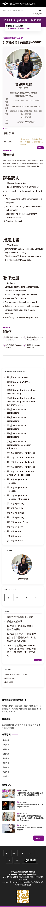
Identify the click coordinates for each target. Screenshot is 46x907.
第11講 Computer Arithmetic (21, 457)
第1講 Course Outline (17, 377)
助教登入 (6, 776)
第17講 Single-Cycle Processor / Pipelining (18, 497)
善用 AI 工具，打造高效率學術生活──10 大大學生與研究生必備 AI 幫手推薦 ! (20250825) (30, 818)
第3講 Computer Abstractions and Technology (21, 392)
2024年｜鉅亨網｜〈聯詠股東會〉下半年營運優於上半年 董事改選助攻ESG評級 (21, 637)
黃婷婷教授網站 (14, 621)
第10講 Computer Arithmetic (21, 453)
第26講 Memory (14, 540)
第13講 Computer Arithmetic (21, 467)
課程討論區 (8, 682)
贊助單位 (6, 745)
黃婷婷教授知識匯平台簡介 (20, 617)
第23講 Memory (14, 526)
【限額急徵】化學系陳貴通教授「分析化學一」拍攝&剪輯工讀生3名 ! (31, 141)
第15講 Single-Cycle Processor (17, 481)
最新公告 (6, 767)
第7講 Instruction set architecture (17, 427)
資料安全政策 (16, 872)
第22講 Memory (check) (18, 522)
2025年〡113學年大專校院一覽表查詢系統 (21, 628)
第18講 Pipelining (15, 503)
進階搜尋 (38, 14)
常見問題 (6, 772)
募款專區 (6, 719)
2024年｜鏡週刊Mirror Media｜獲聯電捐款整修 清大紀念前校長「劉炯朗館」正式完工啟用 (21, 650)
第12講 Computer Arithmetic (21, 462)
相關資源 (6, 749)
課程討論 (6, 740)
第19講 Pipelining (15, 508)
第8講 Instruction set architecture (17, 435)
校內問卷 (6, 758)
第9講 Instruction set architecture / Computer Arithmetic (19, 445)
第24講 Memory (14, 531)
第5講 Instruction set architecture (17, 411)
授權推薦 (6, 754)
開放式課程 (10, 26)
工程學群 (19, 26)
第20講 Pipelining (15, 513)
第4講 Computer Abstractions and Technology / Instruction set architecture (21, 401)
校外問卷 (6, 763)
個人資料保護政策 (28, 872)
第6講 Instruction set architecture (17, 419)
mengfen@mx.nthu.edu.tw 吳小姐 (24, 874)
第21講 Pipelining (15, 517)
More (39, 148)
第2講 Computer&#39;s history (18, 384)
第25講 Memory (14, 536)
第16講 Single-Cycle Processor (17, 489)
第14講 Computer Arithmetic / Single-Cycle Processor (21, 473)
